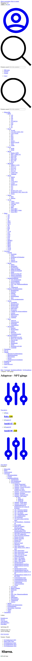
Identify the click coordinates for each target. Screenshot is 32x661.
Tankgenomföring (19, 583)
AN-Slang (13, 586)
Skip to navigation (5, 1)
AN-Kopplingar (27, 370)
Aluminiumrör (15, 479)
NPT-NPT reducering (20, 534)
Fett (12, 593)
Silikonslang (14, 597)
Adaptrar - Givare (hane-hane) (22, 491)
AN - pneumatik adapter (20, 511)
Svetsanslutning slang (20, 577)
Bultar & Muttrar (15, 588)
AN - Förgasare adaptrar (20, 510)
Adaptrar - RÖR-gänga (20, 502)
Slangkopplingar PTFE (20, 568)
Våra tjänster (4, 621)
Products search (5, 67)
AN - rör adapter (18, 513)
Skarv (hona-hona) (19, 553)
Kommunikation (12, 606)
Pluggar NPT (18, 540)
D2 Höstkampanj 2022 (10, 646)
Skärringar (17, 544)
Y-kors (16, 585)
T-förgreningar (18, 582)
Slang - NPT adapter (19, 561)
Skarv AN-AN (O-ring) (20, 555)
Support (6, 71)
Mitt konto (7, 70)
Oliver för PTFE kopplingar (21, 535)
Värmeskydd (14, 600)
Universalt (7, 370)
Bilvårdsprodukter (12, 475)
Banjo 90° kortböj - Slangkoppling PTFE (20, 530)
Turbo (9, 611)
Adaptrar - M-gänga (19, 493)
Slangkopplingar (18, 562)
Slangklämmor (15, 599)
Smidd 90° (20, 500)
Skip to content (15, 1)
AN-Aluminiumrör (16, 481)
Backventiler (17, 525)
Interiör (9, 603)
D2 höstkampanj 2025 (10, 640)
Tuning (9, 609)
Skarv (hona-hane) (19, 550)
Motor (5, 470)
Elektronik (14, 589)
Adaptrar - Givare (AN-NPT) (22, 487)
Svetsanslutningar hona (20, 580)
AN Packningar (18, 517)
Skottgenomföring (19, 556)
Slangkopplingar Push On (21, 570)
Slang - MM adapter (19, 559)
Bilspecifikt (7, 469)
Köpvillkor (4, 624)
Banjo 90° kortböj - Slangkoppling (19, 527)
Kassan (6, 73)
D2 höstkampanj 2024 (10, 643)
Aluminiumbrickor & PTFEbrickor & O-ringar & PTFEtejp (21, 507)
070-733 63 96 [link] (5, 634)
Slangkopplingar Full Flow (21, 564)
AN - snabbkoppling (19, 516)
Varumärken (7, 612)
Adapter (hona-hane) (20, 484)
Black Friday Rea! (9, 641)
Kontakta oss (4, 618)
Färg (12, 591)
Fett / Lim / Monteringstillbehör (19, 594)
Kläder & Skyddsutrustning (15, 605)
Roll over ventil (18, 543)
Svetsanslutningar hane (20, 579)
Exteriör (10, 476)
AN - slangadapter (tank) (21, 514)
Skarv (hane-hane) (19, 546)
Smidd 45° (20, 499)
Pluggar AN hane (19, 537)
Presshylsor (17, 541)
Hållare (13, 596)
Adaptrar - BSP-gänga (20, 485)
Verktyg (13, 602)
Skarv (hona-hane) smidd (21, 552)
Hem (2, 370)
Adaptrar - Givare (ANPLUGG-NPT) (19, 489)
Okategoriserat (8, 472)
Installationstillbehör (16, 370)
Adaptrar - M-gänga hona (21, 494)
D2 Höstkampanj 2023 (10, 644)
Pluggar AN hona (19, 538)
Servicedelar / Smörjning (14, 608)
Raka (19, 497)
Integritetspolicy (5, 622)
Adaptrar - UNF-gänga (20, 503)
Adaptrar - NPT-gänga (20, 496)
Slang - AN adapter (19, 558)
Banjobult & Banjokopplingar (22, 532)
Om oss (3, 619)
